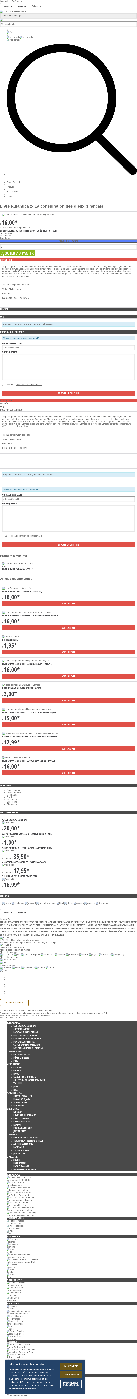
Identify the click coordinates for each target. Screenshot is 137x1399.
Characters (12, 804)
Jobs (9, 979)
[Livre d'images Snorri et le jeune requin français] (25, 661)
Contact (10, 991)
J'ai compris (71, 1366)
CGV (9, 982)
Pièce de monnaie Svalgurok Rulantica (21, 688)
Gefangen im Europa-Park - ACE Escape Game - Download (30, 736)
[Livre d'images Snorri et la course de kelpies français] (27, 709)
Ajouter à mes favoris (68, 241)
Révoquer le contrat (14, 1002)
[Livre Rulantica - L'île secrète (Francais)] (17, 588)
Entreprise (11, 977)
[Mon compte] (14, 40)
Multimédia (12, 799)
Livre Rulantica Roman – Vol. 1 (17, 569)
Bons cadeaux (13, 790)
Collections (12, 802)
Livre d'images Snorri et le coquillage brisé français (28, 760)
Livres (9, 196)
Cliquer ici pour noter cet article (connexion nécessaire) (28, 324)
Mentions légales (14, 989)
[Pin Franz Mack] (10, 636)
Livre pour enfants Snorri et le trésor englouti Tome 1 (30, 615)
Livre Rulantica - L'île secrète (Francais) (22, 591)
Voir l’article (68, 603)
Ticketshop (36, 6)
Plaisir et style (13, 797)
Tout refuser (71, 1374)
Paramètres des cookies (18, 975)
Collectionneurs (14, 792)
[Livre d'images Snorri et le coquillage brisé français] (16, 757)
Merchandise (13, 795)
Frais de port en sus (21, 228)
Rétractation (12, 986)
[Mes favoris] (20, 37)
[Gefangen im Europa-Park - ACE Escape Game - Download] (30, 733)
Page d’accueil (13, 182)
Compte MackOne (15, 993)
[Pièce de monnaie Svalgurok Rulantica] (21, 685)
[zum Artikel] (17, 563)
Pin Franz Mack (10, 639)
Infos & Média (13, 192)
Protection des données (17, 984)
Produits (10, 187)
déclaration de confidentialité (29, 384)
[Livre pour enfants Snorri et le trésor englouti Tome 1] (27, 612)
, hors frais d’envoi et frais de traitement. (36, 1011)
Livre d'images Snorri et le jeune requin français (27, 663)
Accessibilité (12, 996)
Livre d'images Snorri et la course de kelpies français (29, 712)
